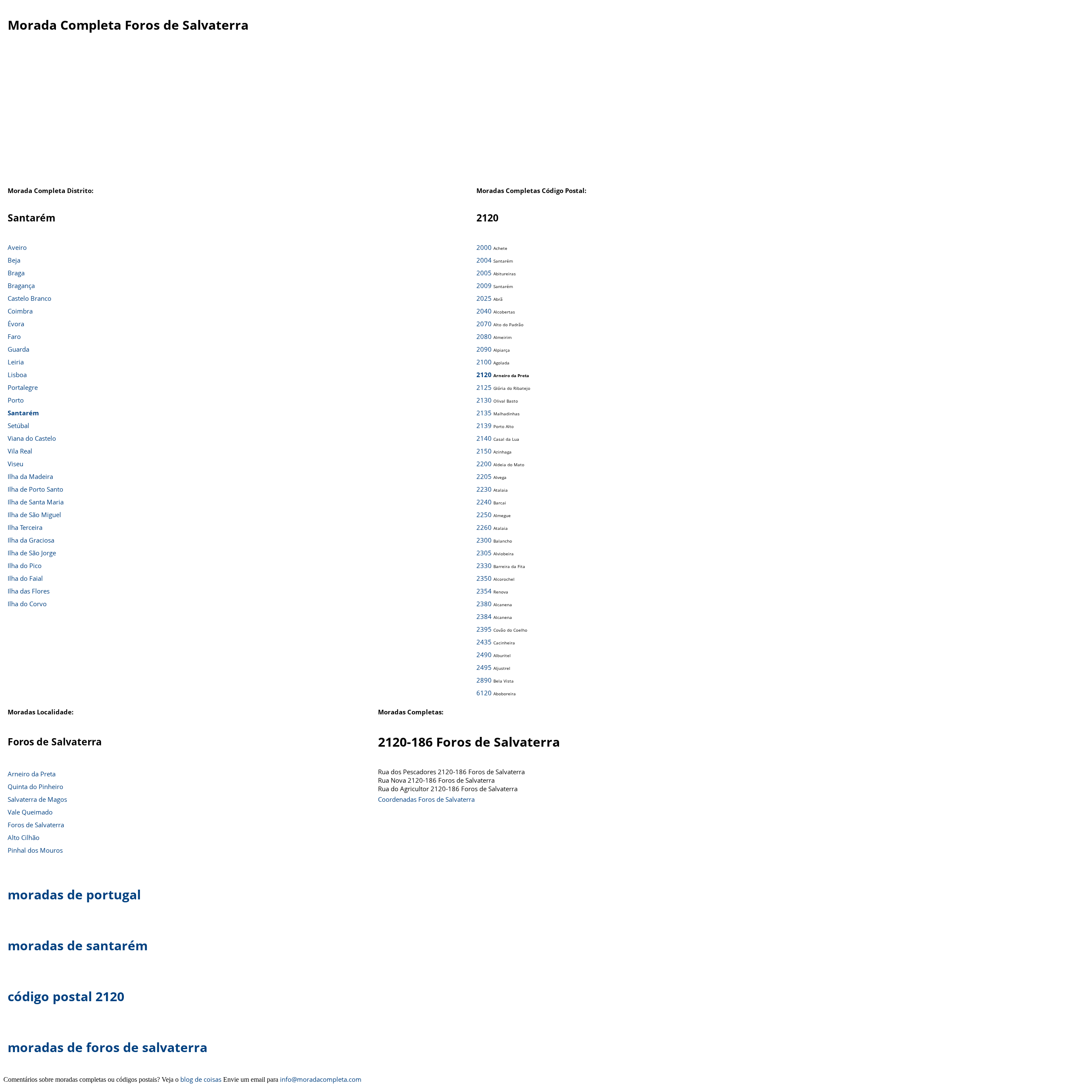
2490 (484, 654)
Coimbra (20, 311)
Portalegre (23, 387)
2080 (484, 336)
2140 (484, 438)
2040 (484, 311)
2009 (484, 285)
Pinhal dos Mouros (35, 850)
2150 (484, 451)
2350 (484, 578)
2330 (484, 565)
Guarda (18, 349)
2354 (484, 591)
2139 (484, 425)
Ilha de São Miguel (34, 514)
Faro (14, 336)
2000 (484, 247)
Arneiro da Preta (32, 774)
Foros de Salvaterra (36, 824)
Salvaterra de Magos (37, 799)
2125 (484, 387)
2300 (484, 540)
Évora (16, 323)
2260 (484, 527)
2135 (484, 413)
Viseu (15, 463)
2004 (484, 260)
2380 (484, 603)
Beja (14, 260)
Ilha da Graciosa (31, 540)
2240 (484, 502)
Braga (16, 273)
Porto (16, 400)
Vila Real (20, 451)
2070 (484, 323)
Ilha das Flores (29, 591)
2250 (484, 514)
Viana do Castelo (32, 438)
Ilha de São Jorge (32, 553)
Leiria (16, 362)
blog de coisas (200, 1079)
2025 (484, 298)
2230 (484, 489)
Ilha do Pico (25, 565)
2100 (484, 362)
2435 (484, 642)
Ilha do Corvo (27, 603)
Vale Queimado (30, 812)
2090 (484, 349)
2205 (484, 476)
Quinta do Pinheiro (35, 786)
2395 (484, 629)
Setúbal (18, 425)
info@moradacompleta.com (320, 1079)
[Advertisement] (532, 114)
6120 (484, 693)
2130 (484, 400)
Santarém (23, 413)
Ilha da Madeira (30, 476)
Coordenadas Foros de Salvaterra (426, 799)
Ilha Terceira (25, 527)
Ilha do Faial (25, 578)
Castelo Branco (29, 298)
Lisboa (17, 374)
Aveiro (17, 247)
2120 (484, 374)
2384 (484, 616)
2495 (484, 667)
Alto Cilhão (23, 837)
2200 (484, 463)
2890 (484, 680)
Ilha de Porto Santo (35, 489)
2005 (484, 273)
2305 (484, 553)
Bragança (21, 285)
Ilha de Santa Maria (36, 502)
